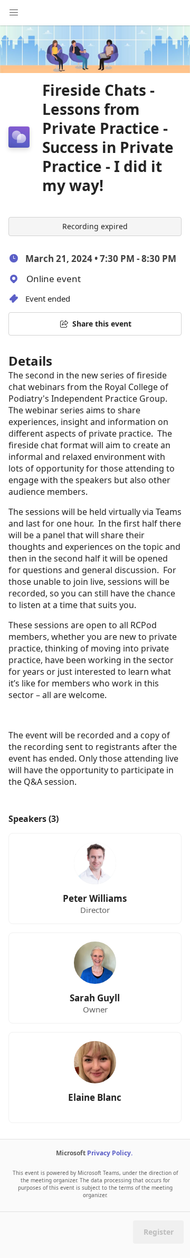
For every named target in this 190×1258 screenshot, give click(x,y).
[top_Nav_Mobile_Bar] (13, 12)
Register (159, 1232)
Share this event (101, 324)
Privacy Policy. (109, 1152)
